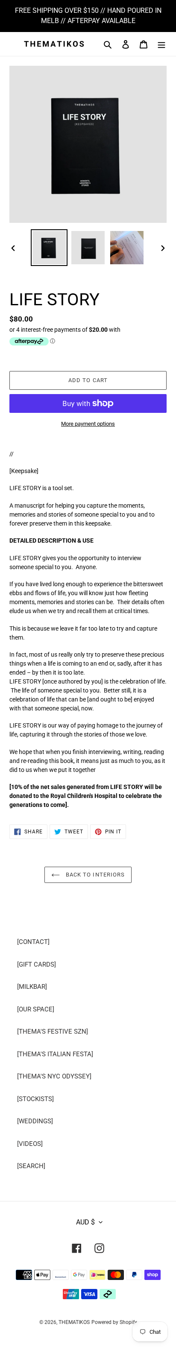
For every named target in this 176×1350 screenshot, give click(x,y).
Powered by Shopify (114, 1322)
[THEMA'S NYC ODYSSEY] (54, 1076)
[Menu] (161, 44)
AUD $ (85, 1222)
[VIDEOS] (30, 1144)
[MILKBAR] (32, 987)
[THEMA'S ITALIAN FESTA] (55, 1054)
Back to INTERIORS (94, 874)
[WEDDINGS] (35, 1121)
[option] (49, 247)
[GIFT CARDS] (36, 964)
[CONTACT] (33, 942)
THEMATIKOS (74, 1322)
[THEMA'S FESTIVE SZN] (52, 1031)
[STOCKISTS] (35, 1099)
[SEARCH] (31, 1166)
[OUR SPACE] (35, 1009)
